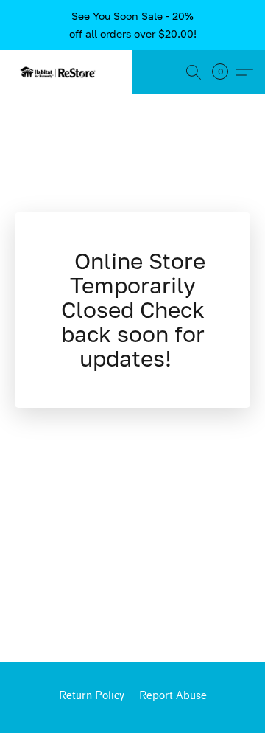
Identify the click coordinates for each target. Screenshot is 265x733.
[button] (60, 72)
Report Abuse (173, 695)
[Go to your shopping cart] (224, 72)
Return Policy (91, 695)
